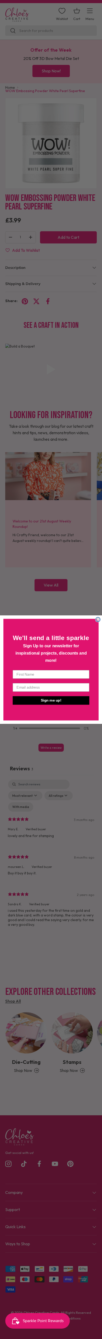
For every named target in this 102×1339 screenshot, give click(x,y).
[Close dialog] (98, 619)
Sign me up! (51, 700)
